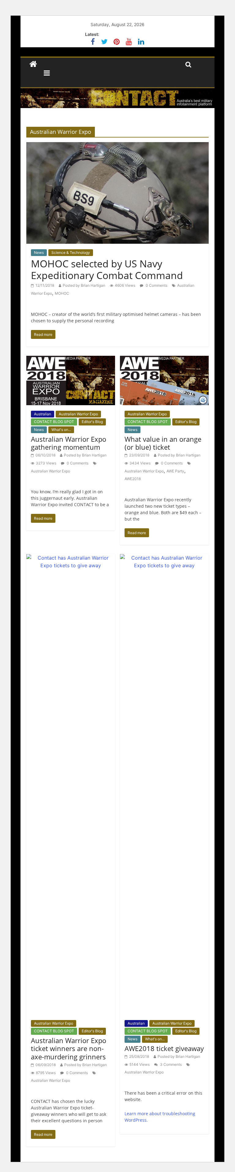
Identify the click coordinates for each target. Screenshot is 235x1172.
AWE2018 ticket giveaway (164, 1048)
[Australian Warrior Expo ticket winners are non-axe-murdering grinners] (70, 558)
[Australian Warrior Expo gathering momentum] (70, 359)
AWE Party (175, 471)
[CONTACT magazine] (33, 64)
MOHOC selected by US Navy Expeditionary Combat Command (107, 269)
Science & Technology (70, 252)
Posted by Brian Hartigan (84, 285)
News (39, 252)
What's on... (61, 429)
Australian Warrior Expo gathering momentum (68, 443)
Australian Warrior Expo (78, 414)
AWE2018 (133, 478)
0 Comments (156, 285)
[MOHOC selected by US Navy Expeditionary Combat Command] (117, 146)
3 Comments (170, 1064)
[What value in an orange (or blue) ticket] (164, 359)
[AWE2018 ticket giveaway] (164, 558)
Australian (42, 414)
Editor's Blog (92, 421)
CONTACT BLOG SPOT (54, 421)
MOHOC (62, 293)
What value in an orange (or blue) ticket (163, 443)
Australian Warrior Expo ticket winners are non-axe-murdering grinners (68, 1048)
